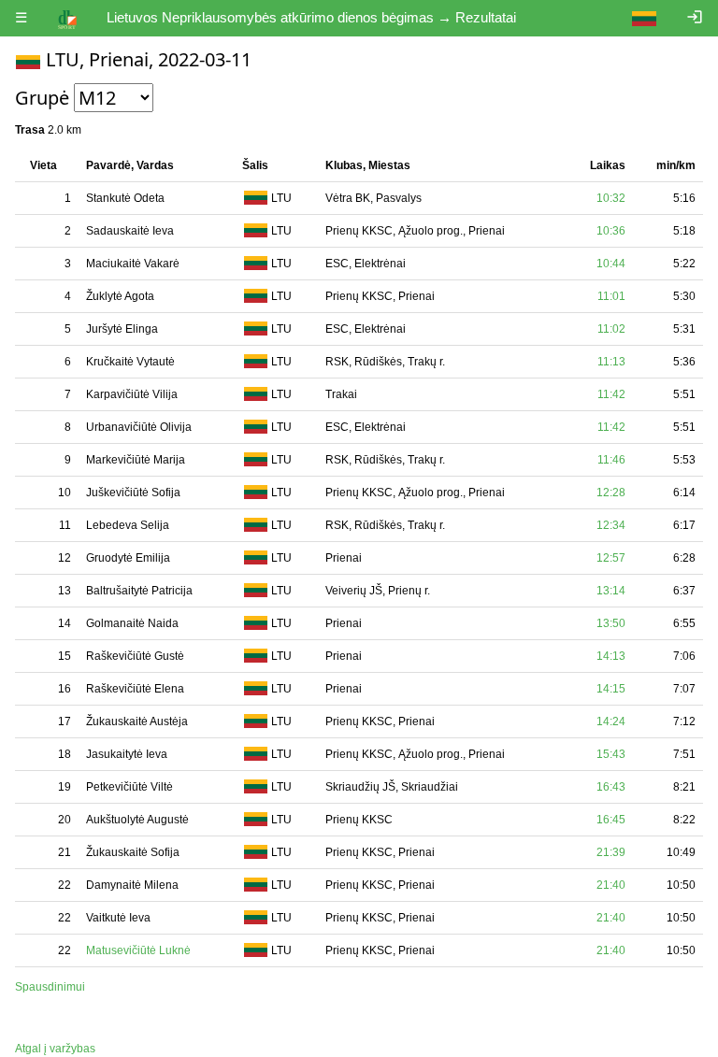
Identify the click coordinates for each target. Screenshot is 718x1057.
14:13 (610, 656)
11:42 (611, 394)
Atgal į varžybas (55, 1048)
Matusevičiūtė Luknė (138, 950)
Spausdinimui (50, 986)
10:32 (610, 198)
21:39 (610, 852)
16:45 (610, 819)
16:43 (610, 786)
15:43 (610, 754)
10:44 (610, 263)
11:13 (611, 361)
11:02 (611, 329)
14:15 (610, 688)
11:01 (611, 296)
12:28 (610, 492)
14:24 (610, 721)
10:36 (610, 230)
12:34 (610, 525)
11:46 (611, 459)
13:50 (610, 623)
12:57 (610, 557)
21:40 (610, 885)
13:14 (610, 590)
